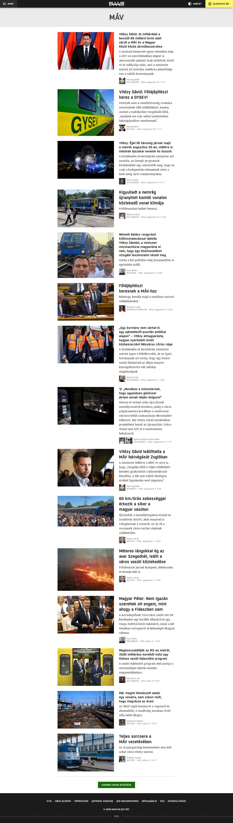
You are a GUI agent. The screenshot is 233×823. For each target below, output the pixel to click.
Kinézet (197, 4)
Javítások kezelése (102, 801)
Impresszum (81, 801)
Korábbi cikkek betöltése (116, 785)
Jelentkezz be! (221, 4)
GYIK (49, 801)
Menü (10, 4)
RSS (162, 801)
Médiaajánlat (149, 801)
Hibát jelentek (63, 801)
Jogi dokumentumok (127, 801)
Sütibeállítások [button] (177, 801)
